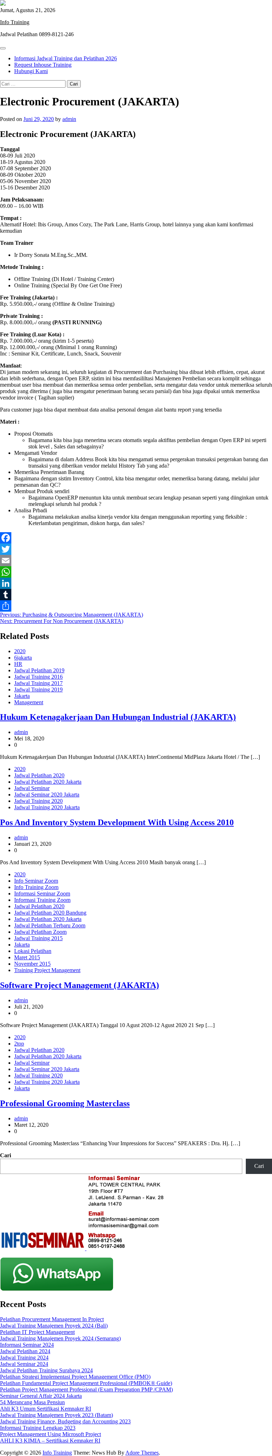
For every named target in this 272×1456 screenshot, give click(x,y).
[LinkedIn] (136, 583)
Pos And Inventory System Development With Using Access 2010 (117, 822)
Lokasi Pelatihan (32, 951)
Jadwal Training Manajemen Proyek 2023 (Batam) (56, 1415)
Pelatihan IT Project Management (37, 1332)
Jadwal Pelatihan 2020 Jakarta (47, 782)
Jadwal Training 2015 (38, 938)
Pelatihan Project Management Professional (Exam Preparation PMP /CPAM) (86, 1389)
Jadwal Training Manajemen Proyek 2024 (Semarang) (60, 1338)
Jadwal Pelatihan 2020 (39, 775)
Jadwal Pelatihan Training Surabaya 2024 (46, 1370)
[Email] (136, 560)
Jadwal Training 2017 (38, 683)
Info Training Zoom (36, 887)
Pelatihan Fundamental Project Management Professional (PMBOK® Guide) (86, 1383)
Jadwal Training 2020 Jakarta (47, 807)
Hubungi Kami (31, 71)
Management (28, 702)
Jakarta (22, 696)
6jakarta (23, 658)
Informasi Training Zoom (42, 900)
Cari (5, 1155)
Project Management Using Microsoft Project (50, 1434)
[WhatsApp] (136, 572)
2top (19, 1044)
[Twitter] (136, 549)
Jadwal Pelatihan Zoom (40, 932)
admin (69, 119)
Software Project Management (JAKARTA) (79, 985)
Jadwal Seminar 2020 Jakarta (46, 795)
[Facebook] (136, 538)
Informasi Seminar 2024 (27, 1345)
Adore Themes (142, 1453)
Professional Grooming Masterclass (65, 1103)
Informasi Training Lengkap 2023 (37, 1428)
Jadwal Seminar (32, 788)
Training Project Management (47, 970)
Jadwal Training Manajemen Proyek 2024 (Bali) (54, 1326)
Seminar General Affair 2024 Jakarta (41, 1396)
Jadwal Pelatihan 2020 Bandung (50, 913)
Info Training (14, 22)
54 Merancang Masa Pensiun (32, 1402)
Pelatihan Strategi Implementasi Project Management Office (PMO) (75, 1377)
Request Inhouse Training (43, 65)
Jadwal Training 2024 (24, 1358)
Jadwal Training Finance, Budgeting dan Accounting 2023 (65, 1421)
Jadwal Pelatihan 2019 (39, 670)
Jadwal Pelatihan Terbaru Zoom (49, 925)
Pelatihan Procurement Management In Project (52, 1319)
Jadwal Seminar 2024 (24, 1364)
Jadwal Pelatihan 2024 (25, 1351)
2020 (20, 651)
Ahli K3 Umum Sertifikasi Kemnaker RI (45, 1409)
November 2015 (32, 964)
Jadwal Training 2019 (38, 689)
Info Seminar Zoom (36, 881)
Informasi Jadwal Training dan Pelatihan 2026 (65, 58)
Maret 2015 (27, 957)
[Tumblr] (136, 594)
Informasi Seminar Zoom (42, 893)
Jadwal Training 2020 (38, 801)
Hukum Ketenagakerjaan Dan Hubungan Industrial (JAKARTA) (118, 717)
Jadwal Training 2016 (38, 677)
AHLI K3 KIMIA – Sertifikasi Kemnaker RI (50, 1441)
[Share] (136, 606)
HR (18, 664)
